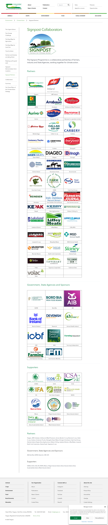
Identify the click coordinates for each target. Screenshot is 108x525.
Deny (87, 518)
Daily (76, 5)
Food (62, 16)
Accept (75, 518)
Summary (8, 83)
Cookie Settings (88, 502)
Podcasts (92, 5)
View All (60, 502)
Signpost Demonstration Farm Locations (11, 69)
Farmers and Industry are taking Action (11, 56)
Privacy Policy (84, 521)
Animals (9, 16)
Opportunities (93, 8)
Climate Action (21, 20)
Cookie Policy (35, 502)
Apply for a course (79, 8)
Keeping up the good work (11, 62)
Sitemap (86, 486)
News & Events (32, 8)
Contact (45, 8)
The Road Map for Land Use (10, 46)
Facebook (60, 490)
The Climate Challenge (8, 34)
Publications (46, 5)
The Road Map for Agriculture (10, 40)
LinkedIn (60, 498)
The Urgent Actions (10, 29)
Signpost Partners (10, 75)
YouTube (60, 494)
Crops (27, 16)
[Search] (68, 5)
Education (98, 16)
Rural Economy (80, 16)
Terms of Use (36, 516)
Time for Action (9, 51)
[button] (105, 507)
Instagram (60, 486)
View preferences (99, 518)
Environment (45, 16)
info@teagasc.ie (56, 512)
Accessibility (87, 494)
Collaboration (9, 79)
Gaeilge (86, 498)
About (29, 5)
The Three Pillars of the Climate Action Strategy (10, 89)
